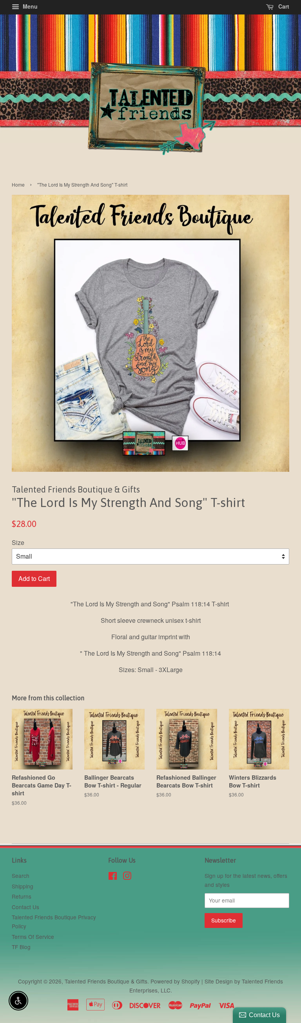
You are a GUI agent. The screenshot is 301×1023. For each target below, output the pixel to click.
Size (18, 542)
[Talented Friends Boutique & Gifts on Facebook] (112, 877)
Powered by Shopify (175, 981)
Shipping (22, 886)
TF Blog (21, 947)
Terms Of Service (33, 936)
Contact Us (25, 907)
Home (18, 184)
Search (20, 875)
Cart (283, 6)
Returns (21, 896)
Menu (29, 6)
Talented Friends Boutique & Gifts (106, 981)
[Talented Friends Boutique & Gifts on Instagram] (127, 877)
